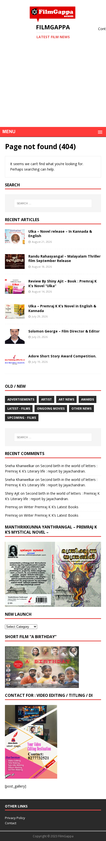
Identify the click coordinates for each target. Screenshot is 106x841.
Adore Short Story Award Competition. (62, 356)
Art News (66, 399)
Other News (81, 408)
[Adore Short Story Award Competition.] (15, 365)
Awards (87, 399)
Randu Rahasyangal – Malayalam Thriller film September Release (64, 258)
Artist (46, 399)
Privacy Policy (15, 818)
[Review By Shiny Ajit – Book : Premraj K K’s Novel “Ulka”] (15, 291)
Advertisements (20, 399)
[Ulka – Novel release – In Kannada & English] (15, 241)
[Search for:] (53, 203)
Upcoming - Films (21, 418)
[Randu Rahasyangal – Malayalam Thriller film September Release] (15, 266)
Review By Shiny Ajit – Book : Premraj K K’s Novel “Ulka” (62, 283)
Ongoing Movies (51, 408)
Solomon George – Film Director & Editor (64, 331)
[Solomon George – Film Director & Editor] (15, 340)
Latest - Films (18, 408)
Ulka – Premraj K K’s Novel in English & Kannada (62, 308)
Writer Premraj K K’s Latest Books (51, 507)
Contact (10, 823)
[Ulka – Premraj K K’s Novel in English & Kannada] (15, 316)
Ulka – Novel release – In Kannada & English (60, 233)
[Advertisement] (53, 90)
